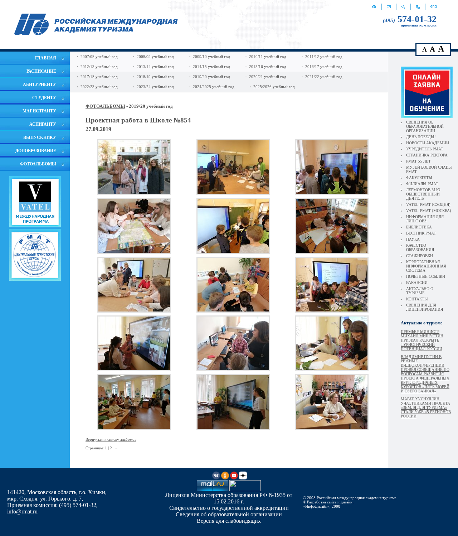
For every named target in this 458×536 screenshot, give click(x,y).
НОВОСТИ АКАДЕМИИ (427, 143)
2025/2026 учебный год (274, 86)
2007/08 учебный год (99, 56)
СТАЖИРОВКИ (419, 255)
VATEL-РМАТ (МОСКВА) (428, 210)
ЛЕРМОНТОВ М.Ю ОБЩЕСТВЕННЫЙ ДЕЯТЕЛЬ (423, 194)
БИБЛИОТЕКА (419, 227)
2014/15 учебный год (211, 66)
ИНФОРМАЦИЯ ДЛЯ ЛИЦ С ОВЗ (425, 218)
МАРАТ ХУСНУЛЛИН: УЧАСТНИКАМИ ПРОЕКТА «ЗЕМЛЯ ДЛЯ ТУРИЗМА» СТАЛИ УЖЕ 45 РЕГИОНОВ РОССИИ (426, 407)
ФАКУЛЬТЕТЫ (419, 177)
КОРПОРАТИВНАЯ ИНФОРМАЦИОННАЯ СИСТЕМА (426, 266)
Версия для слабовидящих (229, 521)
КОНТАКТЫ (417, 299)
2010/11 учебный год (267, 56)
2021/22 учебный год (323, 76)
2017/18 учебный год (99, 76)
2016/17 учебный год (323, 66)
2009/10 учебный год (211, 56)
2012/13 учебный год (99, 66)
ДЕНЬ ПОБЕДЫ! (421, 137)
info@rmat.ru (22, 511)
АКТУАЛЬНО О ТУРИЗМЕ (419, 290)
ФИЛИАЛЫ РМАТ (422, 184)
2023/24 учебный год (155, 86)
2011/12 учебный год (323, 56)
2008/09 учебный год (155, 56)
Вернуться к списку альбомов (111, 439)
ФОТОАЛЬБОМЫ (105, 106)
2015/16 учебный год (267, 66)
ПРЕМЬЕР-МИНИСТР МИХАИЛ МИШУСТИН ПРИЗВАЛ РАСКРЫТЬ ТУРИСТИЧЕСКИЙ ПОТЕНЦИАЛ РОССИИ (422, 340)
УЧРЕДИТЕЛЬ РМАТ (424, 149)
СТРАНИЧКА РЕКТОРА (427, 155)
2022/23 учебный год (99, 86)
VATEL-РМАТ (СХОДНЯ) (428, 204)
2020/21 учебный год (267, 76)
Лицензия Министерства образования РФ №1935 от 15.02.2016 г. (228, 498)
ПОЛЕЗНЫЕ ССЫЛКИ (425, 276)
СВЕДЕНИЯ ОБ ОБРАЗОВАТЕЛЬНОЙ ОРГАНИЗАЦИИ (425, 126)
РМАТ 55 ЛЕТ (418, 161)
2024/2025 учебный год (213, 86)
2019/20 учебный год (211, 76)
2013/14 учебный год (155, 66)
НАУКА (413, 239)
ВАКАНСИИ (417, 282)
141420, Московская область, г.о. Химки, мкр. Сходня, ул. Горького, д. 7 (57, 495)
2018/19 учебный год (155, 76)
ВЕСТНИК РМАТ (421, 233)
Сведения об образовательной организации (229, 514)
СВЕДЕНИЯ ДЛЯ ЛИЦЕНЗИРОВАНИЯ (424, 307)
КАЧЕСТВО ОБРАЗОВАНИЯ (420, 247)
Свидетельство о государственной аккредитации (229, 508)
